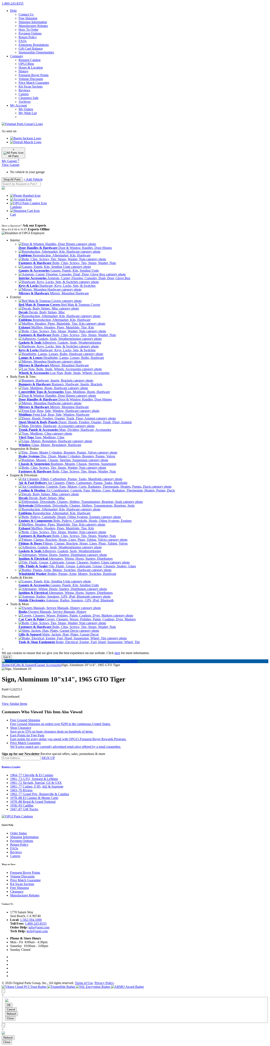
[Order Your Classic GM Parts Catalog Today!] (17, 816)
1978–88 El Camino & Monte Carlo (34, 798)
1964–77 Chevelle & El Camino (31, 775)
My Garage (10, 161)
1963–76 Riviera (21, 790)
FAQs (23, 41)
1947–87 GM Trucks (24, 809)
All (12, 665)
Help (13, 10)
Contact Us (26, 14)
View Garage (10, 165)
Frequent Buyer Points (34, 75)
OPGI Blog (26, 63)
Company (16, 56)
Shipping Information (33, 22)
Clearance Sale (28, 98)
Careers (24, 94)
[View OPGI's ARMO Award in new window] (127, 987)
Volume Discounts (31, 79)
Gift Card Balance (31, 48)
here (117, 653)
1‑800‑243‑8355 (12, 3)
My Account (18, 105)
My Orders (26, 109)
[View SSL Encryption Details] (93, 987)
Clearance (16, 891)
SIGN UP (48, 758)
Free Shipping (28, 18)
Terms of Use (84, 983)
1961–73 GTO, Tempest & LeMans (34, 779)
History (23, 71)
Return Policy (28, 37)
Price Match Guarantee (34, 82)
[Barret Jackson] (25, 138)
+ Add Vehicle (33, 179)
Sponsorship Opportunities (36, 52)
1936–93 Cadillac (22, 805)
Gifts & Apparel (24, 665)
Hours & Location (31, 67)
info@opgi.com (38, 927)
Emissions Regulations (34, 45)
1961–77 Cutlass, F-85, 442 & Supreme (36, 786)
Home (6, 665)
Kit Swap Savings (31, 86)
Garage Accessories (48, 665)
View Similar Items (14, 703)
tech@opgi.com (37, 931)
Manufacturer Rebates (33, 26)
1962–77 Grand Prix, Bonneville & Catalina (39, 794)
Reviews (24, 90)
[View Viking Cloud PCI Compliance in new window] (24, 987)
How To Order (28, 29)
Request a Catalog (11, 766)
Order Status (18, 833)
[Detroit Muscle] (25, 142)
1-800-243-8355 (36, 923)
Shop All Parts (12, 179)
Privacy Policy (104, 983)
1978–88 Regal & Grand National (32, 801)
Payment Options (30, 33)
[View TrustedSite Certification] (61, 987)
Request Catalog (29, 60)
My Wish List (28, 113)
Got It (6, 657)
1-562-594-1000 (31, 920)
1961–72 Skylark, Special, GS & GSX (36, 782)
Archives (25, 101)
